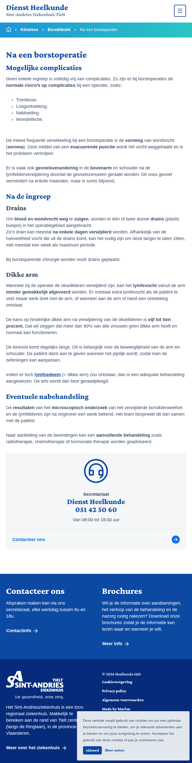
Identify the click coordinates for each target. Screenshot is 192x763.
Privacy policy (114, 691)
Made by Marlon (116, 709)
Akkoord (92, 750)
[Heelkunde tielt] (37, 11)
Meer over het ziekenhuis (33, 747)
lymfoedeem (47, 374)
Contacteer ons (28, 539)
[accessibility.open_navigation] (180, 11)
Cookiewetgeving (117, 682)
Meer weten (114, 750)
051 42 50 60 (96, 509)
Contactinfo (19, 630)
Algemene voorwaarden (123, 700)
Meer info (113, 643)
